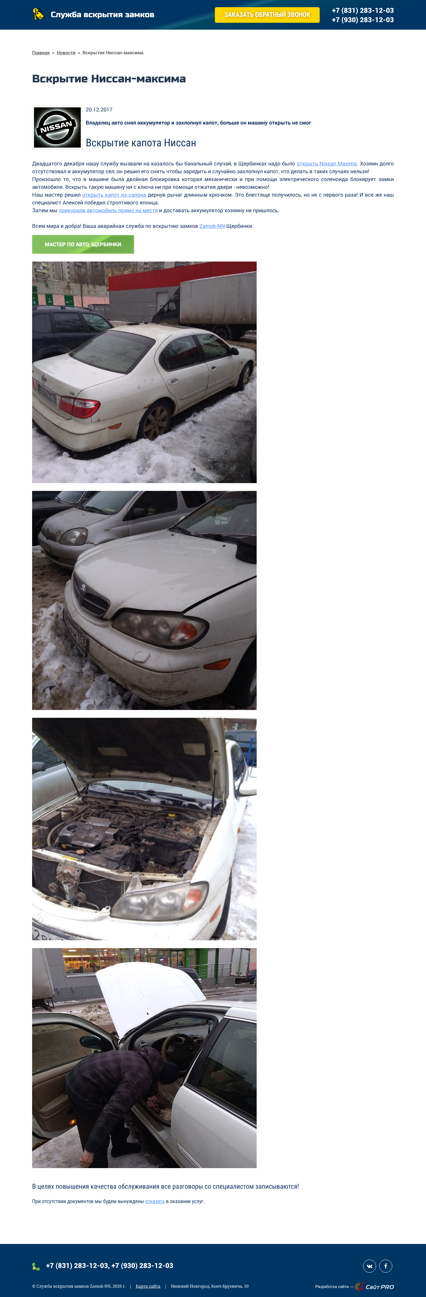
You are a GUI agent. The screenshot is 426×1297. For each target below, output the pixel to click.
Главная (41, 53)
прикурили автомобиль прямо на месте (108, 210)
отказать (155, 1201)
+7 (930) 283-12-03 (142, 1265)
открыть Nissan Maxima (327, 163)
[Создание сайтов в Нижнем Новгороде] (374, 1286)
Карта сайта (148, 1286)
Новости (66, 53)
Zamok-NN (212, 225)
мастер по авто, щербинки (83, 244)
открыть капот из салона (114, 194)
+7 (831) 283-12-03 (77, 1265)
